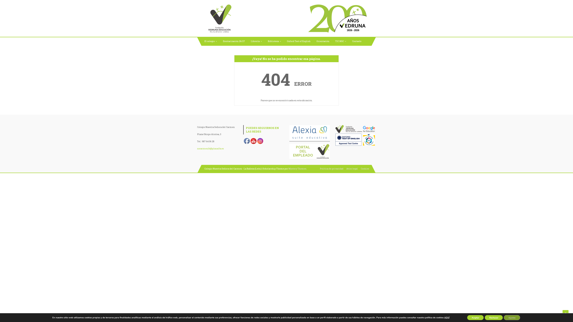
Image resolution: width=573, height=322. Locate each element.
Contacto (356, 41)
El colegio (209, 41)
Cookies (365, 168)
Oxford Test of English (299, 41)
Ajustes (512, 317)
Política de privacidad (331, 168)
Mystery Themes (297, 168)
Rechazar (493, 317)
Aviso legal (352, 168)
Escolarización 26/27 (234, 41)
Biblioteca (273, 41)
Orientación (322, 41)
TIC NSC (339, 41)
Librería (255, 41)
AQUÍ (446, 317)
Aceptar (475, 317)
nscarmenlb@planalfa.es (210, 148)
